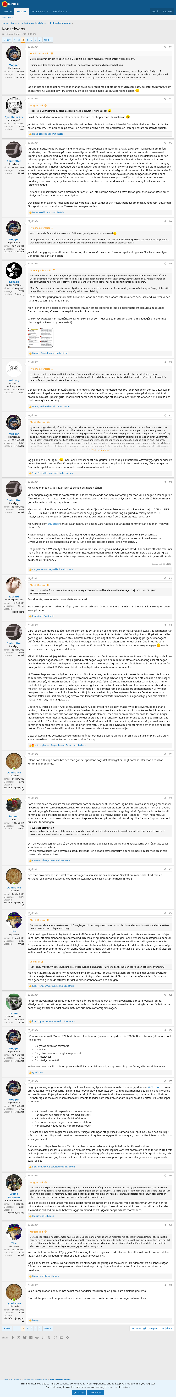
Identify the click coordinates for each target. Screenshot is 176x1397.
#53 (170, 869)
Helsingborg (18, 611)
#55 (170, 994)
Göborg (20, 828)
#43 (170, 142)
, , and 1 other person (50, 406)
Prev (8, 39)
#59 (170, 1224)
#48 (170, 481)
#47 (170, 415)
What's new (38, 11)
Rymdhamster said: (40, 53)
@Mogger (54, 523)
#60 (170, 1285)
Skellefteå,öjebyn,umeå (14, 789)
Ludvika (20, 129)
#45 (170, 263)
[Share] (165, 47)
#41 (170, 46)
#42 (170, 98)
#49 (170, 578)
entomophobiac (12, 34)
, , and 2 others (53, 986)
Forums (21, 11)
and (43, 616)
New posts (7, 17)
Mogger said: (36, 105)
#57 (170, 1081)
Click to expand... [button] (100, 450)
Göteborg (19, 294)
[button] (47, 11)
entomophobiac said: (41, 270)
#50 (170, 625)
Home (8, 11)
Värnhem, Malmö (16, 1212)
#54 (170, 913)
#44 (170, 221)
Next (46, 39)
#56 (170, 1030)
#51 (170, 754)
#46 (170, 362)
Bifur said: (35, 961)
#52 (170, 798)
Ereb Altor (19, 77)
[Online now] (13, 768)
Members (58, 11)
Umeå (21, 173)
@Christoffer (155, 1087)
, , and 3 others (53, 1166)
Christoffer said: (38, 422)
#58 (170, 1175)
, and (48, 134)
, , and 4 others (50, 353)
